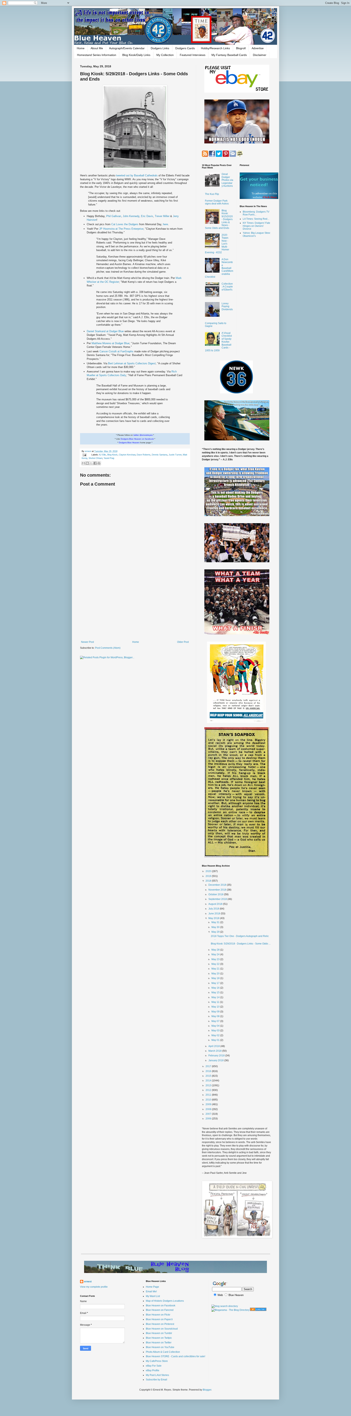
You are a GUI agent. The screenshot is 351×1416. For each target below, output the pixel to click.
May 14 (215, 997)
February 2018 (216, 1055)
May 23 (215, 959)
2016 (209, 1071)
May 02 (215, 1035)
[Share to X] (91, 463)
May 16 (215, 987)
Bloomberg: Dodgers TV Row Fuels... (256, 213)
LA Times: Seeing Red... (256, 218)
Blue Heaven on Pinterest (160, 1324)
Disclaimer (259, 55)
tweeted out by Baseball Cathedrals (137, 175)
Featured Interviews (192, 55)
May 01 (215, 1040)
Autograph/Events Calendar (127, 48)
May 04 (215, 1025)
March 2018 (215, 1050)
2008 (209, 1109)
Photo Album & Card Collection (163, 1351)
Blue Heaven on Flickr (158, 1314)
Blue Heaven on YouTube (160, 1347)
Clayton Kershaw (127, 454)
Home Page (152, 1286)
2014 (209, 1080)
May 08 (215, 1016)
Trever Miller (162, 216)
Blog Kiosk (112, 454)
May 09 (215, 1011)
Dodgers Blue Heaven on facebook (137, 439)
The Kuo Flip (212, 194)
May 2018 (214, 918)
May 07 (215, 1021)
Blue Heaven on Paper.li (159, 1319)
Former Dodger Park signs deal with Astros (217, 202)
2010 (209, 1099)
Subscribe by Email (156, 1379)
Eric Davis (147, 216)
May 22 (215, 964)
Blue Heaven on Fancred (159, 1310)
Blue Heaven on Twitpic (159, 1337)
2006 (209, 1118)
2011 (209, 1094)
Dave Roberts (144, 454)
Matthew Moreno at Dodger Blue (110, 343)
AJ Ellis (102, 454)
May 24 (215, 954)
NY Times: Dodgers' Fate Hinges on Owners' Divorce (256, 226)
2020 (209, 871)
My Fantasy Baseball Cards (229, 55)
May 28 (215, 949)
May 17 (215, 983)
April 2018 (214, 1046)
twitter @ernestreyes (143, 435)
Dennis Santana (159, 454)
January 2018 (216, 1060)
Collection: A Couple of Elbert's (227, 286)
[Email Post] (84, 454)
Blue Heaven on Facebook (160, 1305)
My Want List (153, 1296)
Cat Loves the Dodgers (124, 224)
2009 (209, 1104)
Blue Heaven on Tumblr (159, 1333)
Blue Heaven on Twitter (158, 1342)
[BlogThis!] (87, 463)
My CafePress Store (157, 1361)
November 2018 (217, 889)
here (165, 224)
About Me (97, 48)
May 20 (215, 973)
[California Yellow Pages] (258, 1310)
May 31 (215, 922)
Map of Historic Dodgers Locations (165, 1300)
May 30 (215, 927)
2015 (209, 1075)
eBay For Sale (153, 1365)
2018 (209, 880)
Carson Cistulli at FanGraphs (116, 351)
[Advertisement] (135, 607)
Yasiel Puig (109, 458)
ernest (88, 451)
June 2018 (214, 913)
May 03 (215, 1030)
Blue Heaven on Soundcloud (162, 1328)
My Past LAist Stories (157, 1375)
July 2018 (214, 908)
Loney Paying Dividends (227, 306)
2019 (209, 876)
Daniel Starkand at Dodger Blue (105, 331)
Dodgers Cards (185, 48)
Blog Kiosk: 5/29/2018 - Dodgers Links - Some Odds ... (241, 943)
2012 (209, 1090)
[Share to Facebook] (95, 463)
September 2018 (218, 899)
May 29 (215, 931)
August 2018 (215, 904)
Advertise (258, 48)
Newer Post (87, 642)
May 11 (215, 1002)
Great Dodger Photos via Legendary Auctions (227, 180)
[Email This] (83, 463)
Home (80, 48)
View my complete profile (94, 1286)
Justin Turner (175, 454)
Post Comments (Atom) (107, 647)
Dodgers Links (160, 48)
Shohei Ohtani (95, 458)
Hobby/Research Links (215, 48)
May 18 (215, 978)
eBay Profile (152, 1370)
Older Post (183, 642)
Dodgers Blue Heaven (129, 442)
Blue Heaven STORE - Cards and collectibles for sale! (175, 1356)
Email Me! (151, 1291)
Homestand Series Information (96, 55)
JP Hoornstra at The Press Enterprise (121, 228)
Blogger (207, 1389)
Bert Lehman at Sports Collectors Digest (132, 363)
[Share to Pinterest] (99, 463)
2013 (209, 1085)
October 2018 (216, 894)
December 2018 (217, 884)
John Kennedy (131, 216)
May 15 (215, 992)
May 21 (215, 968)
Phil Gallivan (113, 216)
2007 (209, 1113)
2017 (209, 1066)
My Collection (165, 55)
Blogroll (241, 48)
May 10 (215, 1006)
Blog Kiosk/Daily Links (136, 55)
